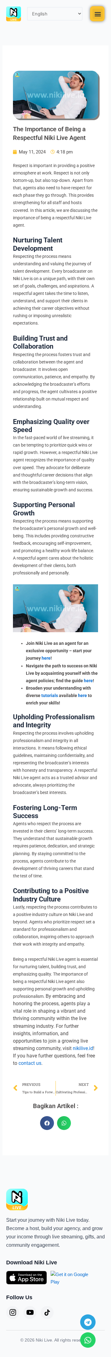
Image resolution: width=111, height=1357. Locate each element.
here (46, 658)
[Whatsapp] (88, 1340)
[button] (97, 14)
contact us (29, 1063)
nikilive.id (83, 1048)
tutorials (49, 695)
